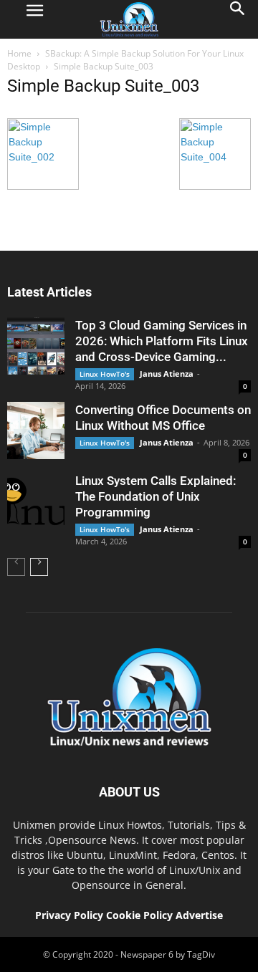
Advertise (199, 915)
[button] (238, 19)
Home (19, 53)
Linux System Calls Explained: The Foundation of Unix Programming (155, 496)
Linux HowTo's (105, 374)
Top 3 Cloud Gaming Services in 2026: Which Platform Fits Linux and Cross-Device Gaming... (161, 341)
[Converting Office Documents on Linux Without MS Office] (35, 430)
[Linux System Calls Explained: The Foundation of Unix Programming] (35, 501)
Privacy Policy (69, 915)
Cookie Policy (141, 915)
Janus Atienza (167, 373)
